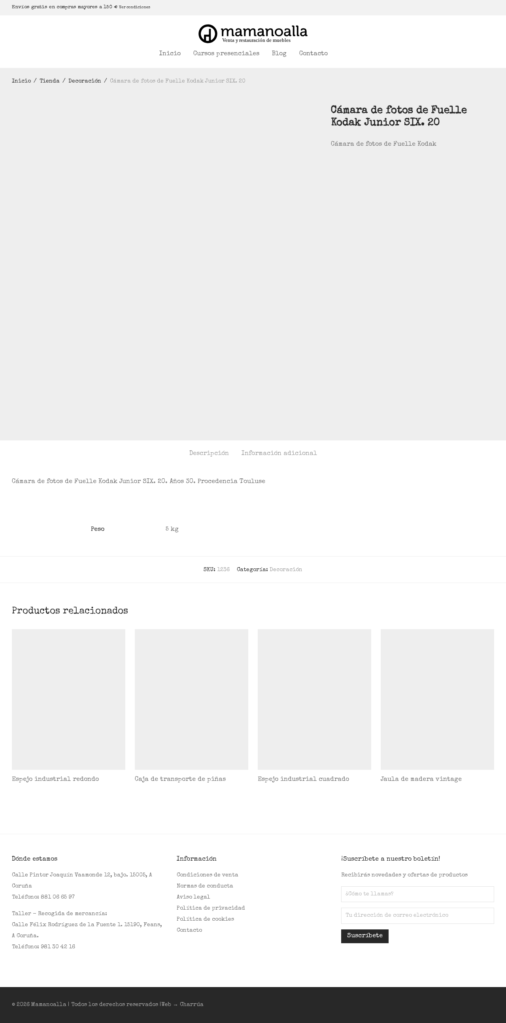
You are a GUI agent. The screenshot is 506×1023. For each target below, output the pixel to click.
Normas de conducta (205, 886)
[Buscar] (344, 54)
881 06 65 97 (58, 897)
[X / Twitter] (472, 7)
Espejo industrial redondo (55, 780)
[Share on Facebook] (333, 166)
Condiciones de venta (207, 875)
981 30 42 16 (58, 947)
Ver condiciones (134, 7)
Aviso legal (193, 897)
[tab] (209, 454)
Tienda (50, 81)
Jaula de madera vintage (421, 780)
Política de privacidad (211, 908)
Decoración (84, 81)
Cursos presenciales (226, 54)
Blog (279, 54)
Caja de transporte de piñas (180, 780)
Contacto (313, 54)
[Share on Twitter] (345, 166)
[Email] (492, 7)
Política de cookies (205, 919)
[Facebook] (453, 7)
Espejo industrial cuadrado (303, 780)
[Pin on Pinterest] (356, 166)
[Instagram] (462, 7)
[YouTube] (482, 7)
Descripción (209, 454)
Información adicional (279, 454)
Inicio (170, 54)
